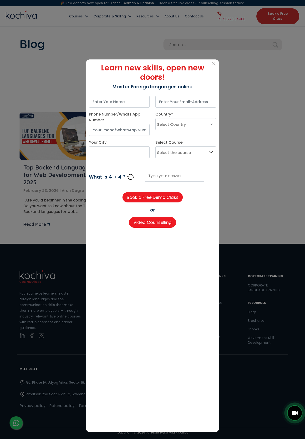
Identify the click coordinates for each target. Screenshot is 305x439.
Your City (98, 142)
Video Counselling (152, 222)
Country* (164, 114)
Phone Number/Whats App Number (114, 117)
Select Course (169, 142)
